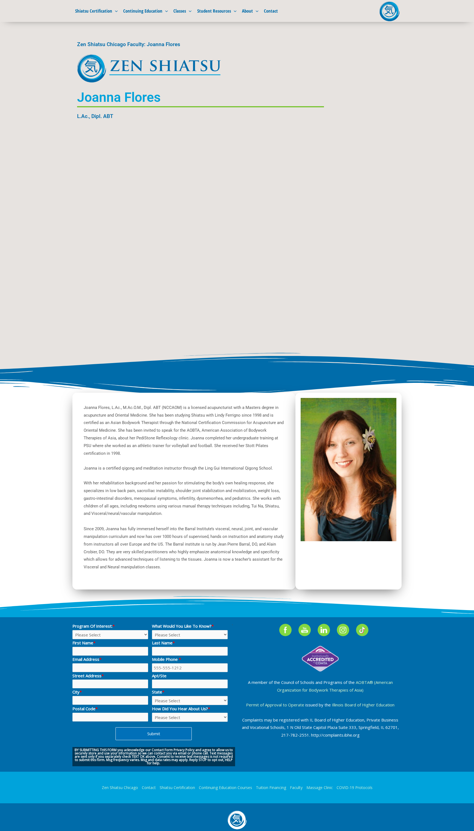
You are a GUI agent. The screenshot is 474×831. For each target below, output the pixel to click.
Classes (179, 11)
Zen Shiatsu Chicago (120, 787)
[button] (115, 11)
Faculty (296, 787)
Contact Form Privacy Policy (173, 750)
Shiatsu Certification (93, 11)
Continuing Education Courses (225, 787)
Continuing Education (142, 11)
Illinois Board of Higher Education (363, 705)
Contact (271, 11)
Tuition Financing (271, 787)
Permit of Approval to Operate (275, 705)
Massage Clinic (319, 787)
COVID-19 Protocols (355, 787)
